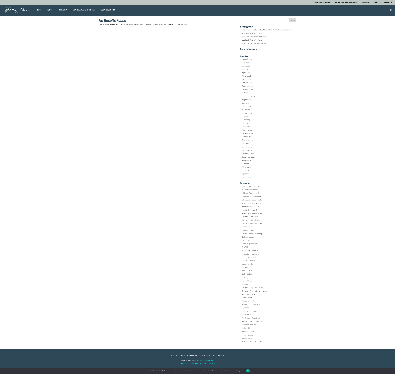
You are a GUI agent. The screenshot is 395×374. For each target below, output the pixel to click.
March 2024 (246, 110)
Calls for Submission (250, 217)
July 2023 (245, 117)
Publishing (246, 284)
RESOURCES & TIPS (107, 10)
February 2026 (247, 79)
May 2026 (246, 69)
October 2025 (247, 93)
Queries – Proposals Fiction (252, 288)
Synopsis (245, 308)
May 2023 (245, 123)
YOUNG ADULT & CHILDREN (84, 10)
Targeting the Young (249, 311)
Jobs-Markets (247, 264)
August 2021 (247, 160)
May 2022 (245, 143)
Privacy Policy (193, 363)
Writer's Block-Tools (249, 325)
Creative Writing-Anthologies (253, 234)
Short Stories (247, 298)
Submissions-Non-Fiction (251, 305)
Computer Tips (248, 227)
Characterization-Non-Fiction (253, 223)
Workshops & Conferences (252, 321)
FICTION (49, 10)
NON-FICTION (247, 271)
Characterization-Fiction (251, 220)
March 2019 (246, 177)
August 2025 (247, 100)
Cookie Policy (203, 363)
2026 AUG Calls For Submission (254, 37)
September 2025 (248, 96)
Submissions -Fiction (250, 301)
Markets (245, 267)
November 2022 (248, 133)
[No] (392, 371)
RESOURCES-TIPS (249, 294)
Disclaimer (212, 363)
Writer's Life (246, 328)
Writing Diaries (247, 335)
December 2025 (248, 86)
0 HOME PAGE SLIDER (250, 186)
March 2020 (246, 167)
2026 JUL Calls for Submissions (254, 43)
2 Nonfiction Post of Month (252, 196)
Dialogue (245, 240)
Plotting (245, 277)
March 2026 (246, 76)
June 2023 (246, 120)
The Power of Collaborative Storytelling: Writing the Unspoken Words (268, 30)
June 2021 (246, 164)
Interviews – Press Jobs (251, 257)
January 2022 (247, 147)
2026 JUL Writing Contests (252, 40)
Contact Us (365, 2)
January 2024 (247, 113)
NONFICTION (63, 10)
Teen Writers (247, 315)
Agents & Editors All (249, 210)
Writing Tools (247, 338)
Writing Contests (248, 332)
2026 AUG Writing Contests (252, 33)
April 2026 (246, 73)
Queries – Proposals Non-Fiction (254, 291)
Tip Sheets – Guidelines (251, 318)
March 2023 (246, 127)
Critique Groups (248, 237)
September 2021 (248, 157)
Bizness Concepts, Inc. (205, 361)
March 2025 (246, 106)
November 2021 (248, 154)
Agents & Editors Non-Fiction (253, 213)
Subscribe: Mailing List (383, 2)
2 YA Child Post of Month (251, 203)
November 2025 (248, 89)
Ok (248, 371)
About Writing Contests (251, 207)
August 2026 (247, 59)
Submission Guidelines (322, 2)
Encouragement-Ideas (250, 244)
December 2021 (248, 150)
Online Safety (247, 274)
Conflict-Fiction (248, 230)
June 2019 (246, 170)
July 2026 (245, 62)
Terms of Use (184, 363)
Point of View (247, 281)
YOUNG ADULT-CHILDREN (252, 342)
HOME (39, 10)
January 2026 (247, 83)
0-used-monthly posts (250, 190)
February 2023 (247, 130)
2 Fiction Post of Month (250, 193)
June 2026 (246, 66)
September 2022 (248, 140)
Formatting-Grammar (250, 251)
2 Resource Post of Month (252, 200)
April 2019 (246, 174)
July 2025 (245, 103)
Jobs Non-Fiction (248, 261)
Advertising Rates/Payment (346, 2)
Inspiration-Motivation (250, 254)
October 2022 (247, 137)
